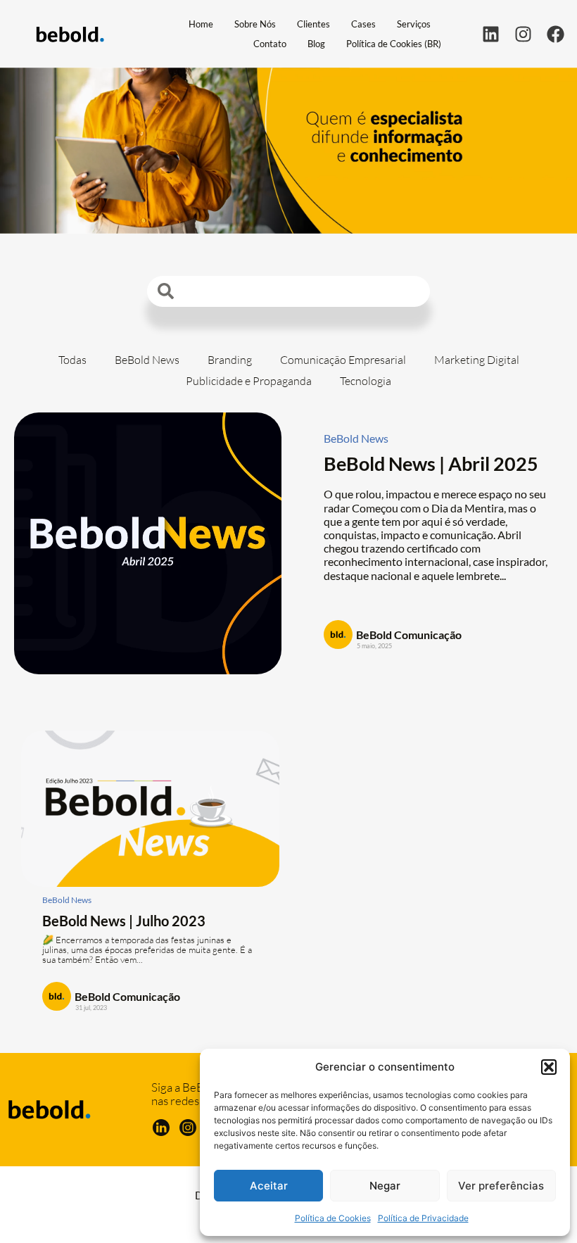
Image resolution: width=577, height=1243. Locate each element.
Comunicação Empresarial (343, 360)
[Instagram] (523, 34)
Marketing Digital (476, 360)
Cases (363, 24)
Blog (316, 43)
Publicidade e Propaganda (249, 381)
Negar (384, 1185)
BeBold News (147, 360)
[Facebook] (555, 34)
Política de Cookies (333, 1218)
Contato (269, 43)
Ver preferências (501, 1185)
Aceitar (269, 1185)
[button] (549, 1067)
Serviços (414, 24)
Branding (230, 360)
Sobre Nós (255, 24)
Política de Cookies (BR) (393, 43)
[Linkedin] (490, 34)
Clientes (313, 24)
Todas (72, 360)
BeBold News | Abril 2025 (431, 463)
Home (201, 24)
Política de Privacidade (423, 1218)
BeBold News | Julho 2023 (123, 920)
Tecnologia (365, 381)
